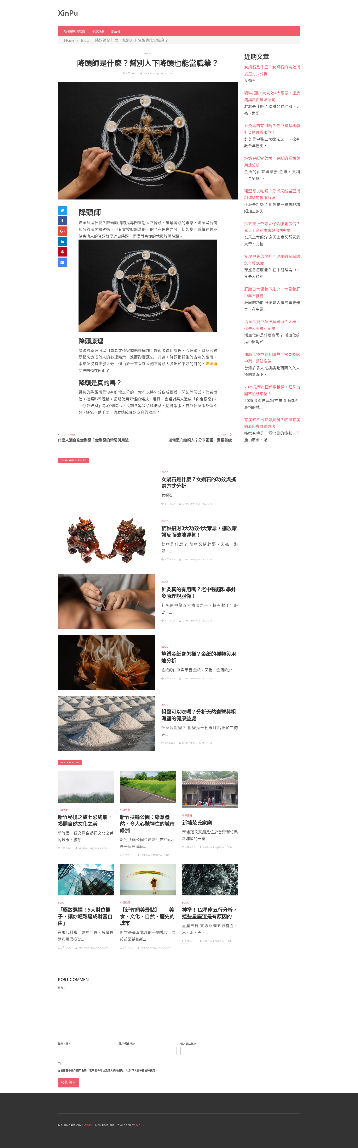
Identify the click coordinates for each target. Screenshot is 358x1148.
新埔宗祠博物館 (74, 31)
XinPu (68, 12)
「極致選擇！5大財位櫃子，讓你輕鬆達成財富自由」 (85, 916)
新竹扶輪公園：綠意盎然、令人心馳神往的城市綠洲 (147, 823)
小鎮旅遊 (98, 31)
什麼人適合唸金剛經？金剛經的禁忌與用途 (93, 440)
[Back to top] (346, 1136)
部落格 (115, 31)
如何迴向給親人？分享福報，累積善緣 (200, 440)
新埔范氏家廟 (197, 823)
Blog (147, 53)
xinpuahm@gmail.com (158, 73)
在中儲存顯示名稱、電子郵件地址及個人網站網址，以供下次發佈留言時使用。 (108, 1070)
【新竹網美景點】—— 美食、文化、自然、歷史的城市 (147, 916)
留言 (61, 987)
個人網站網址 (188, 1043)
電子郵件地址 (128, 1043)
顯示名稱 (64, 1043)
